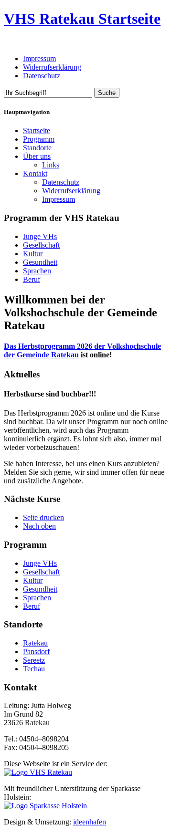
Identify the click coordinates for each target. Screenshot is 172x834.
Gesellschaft (41, 245)
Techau (34, 669)
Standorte (37, 148)
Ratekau (35, 643)
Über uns (37, 156)
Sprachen (37, 271)
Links (50, 165)
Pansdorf (36, 651)
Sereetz (34, 660)
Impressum (39, 58)
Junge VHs (40, 236)
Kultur (33, 254)
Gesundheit (40, 262)
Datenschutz (41, 76)
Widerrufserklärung (52, 67)
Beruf (31, 279)
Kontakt (35, 173)
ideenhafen (89, 822)
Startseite (36, 130)
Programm (38, 139)
